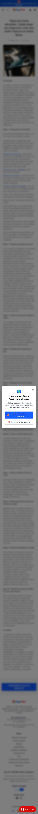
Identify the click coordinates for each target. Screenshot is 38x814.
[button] (19, 407)
